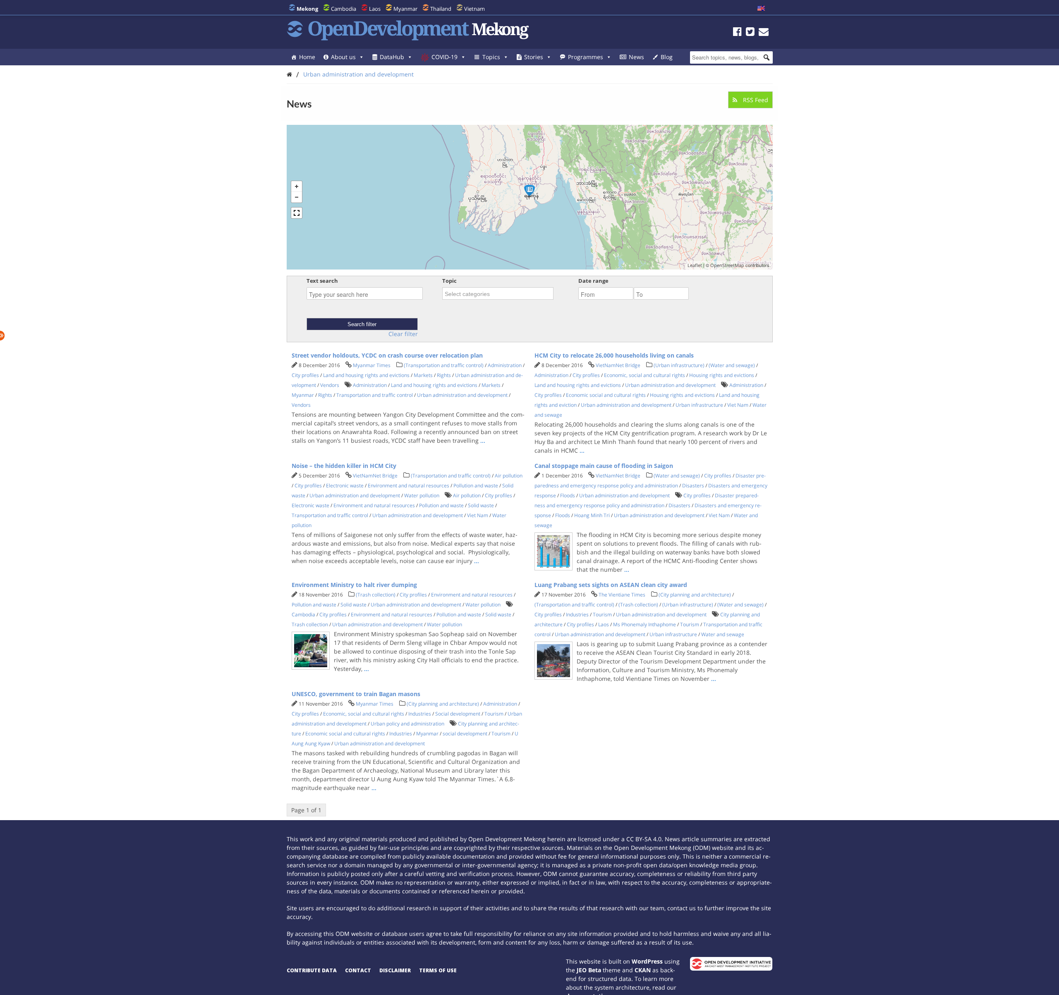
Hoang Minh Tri (592, 515)
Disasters (693, 485)
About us (343, 57)
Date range (593, 280)
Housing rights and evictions (721, 375)
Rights (444, 375)
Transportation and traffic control (374, 394)
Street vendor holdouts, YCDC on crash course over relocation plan (387, 355)
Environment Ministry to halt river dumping (354, 585)
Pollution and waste (475, 485)
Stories (533, 57)
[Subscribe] (764, 33)
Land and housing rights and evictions (366, 375)
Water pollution (421, 495)
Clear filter (403, 334)
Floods (567, 495)
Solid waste (481, 505)
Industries (577, 614)
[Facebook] (737, 33)
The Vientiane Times (622, 594)
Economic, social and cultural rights (644, 375)
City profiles (305, 375)
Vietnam (474, 8)
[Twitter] (750, 33)
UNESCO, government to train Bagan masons (356, 694)
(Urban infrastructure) (679, 365)
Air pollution (508, 475)
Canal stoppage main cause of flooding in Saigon (603, 466)
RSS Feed (754, 100)
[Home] (289, 74)
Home (307, 57)
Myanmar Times (372, 365)
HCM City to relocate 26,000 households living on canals (614, 355)
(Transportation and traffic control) (444, 365)
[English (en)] (761, 8)
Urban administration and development (358, 74)
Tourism (602, 614)
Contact (358, 970)
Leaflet (695, 265)
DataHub (392, 57)
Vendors (329, 385)
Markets (423, 375)
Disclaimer (395, 970)
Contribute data (312, 970)
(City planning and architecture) (695, 594)
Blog (667, 57)
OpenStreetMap (727, 265)
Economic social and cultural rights (606, 394)
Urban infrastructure (699, 404)
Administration (505, 365)
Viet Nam (737, 404)
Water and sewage (722, 634)
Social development (457, 713)
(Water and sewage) (732, 365)
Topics (491, 57)
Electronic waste (345, 485)
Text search (322, 280)
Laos (375, 8)
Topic (449, 280)
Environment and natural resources (408, 485)
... (482, 440)
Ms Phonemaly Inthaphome (644, 624)
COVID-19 (444, 57)
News (636, 57)
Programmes (585, 57)
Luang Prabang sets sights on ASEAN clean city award (610, 585)
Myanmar (405, 8)
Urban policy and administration (407, 723)
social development (465, 733)
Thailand (440, 8)
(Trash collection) (375, 594)
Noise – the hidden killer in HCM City (344, 466)
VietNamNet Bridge (618, 365)
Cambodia (343, 8)
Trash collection (310, 624)
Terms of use (438, 970)
